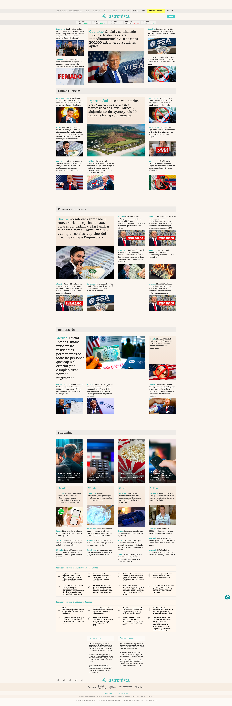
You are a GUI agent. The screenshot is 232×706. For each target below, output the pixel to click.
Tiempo (115, 11)
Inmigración (97, 11)
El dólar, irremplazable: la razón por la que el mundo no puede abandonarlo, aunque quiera (163, 610)
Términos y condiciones (123, 696)
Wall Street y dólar (75, 11)
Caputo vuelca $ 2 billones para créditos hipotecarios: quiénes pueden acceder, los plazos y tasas (133, 621)
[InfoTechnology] (125, 687)
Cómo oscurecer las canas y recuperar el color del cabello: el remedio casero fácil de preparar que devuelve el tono (133, 577)
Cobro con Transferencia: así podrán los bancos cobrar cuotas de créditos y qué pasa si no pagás (103, 621)
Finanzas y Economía (72, 209)
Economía (88, 11)
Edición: (170, 11)
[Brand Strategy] (102, 687)
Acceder (171, 16)
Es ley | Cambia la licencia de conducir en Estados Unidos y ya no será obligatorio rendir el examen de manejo (163, 589)
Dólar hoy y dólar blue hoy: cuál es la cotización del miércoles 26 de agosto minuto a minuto (103, 610)
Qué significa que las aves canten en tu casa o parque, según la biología (163, 575)
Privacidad (135, 696)
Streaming (106, 11)
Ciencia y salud (124, 11)
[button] (227, 597)
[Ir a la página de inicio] (116, 16)
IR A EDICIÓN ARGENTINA (156, 11)
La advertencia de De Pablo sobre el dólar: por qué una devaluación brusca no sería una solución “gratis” (133, 610)
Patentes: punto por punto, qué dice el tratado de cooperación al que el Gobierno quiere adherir (73, 620)
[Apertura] (92, 687)
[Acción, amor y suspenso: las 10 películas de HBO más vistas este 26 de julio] (100, 461)
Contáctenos (108, 693)
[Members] (139, 687)
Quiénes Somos (123, 693)
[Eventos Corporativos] (112, 687)
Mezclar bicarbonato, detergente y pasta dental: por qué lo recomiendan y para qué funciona (102, 577)
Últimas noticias (62, 11)
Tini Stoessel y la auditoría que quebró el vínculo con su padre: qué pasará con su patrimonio (73, 610)
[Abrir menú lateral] (57, 16)
